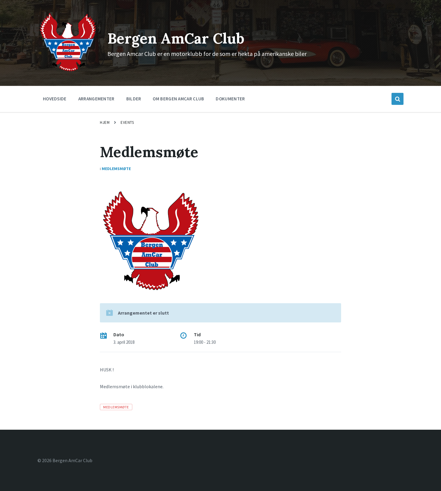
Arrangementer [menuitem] (96, 99)
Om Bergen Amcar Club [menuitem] (178, 99)
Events (127, 122)
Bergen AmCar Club (175, 38)
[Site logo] (68, 71)
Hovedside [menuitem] (55, 99)
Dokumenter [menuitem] (230, 99)
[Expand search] (398, 99)
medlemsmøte (116, 407)
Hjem (105, 122)
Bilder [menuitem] (133, 99)
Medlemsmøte (116, 168)
